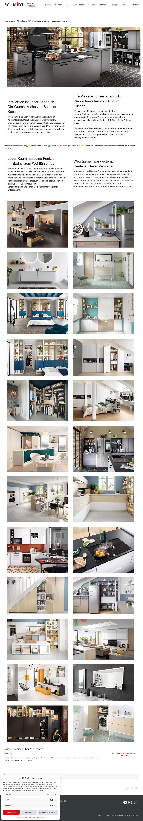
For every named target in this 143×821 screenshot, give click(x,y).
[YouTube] (125, 802)
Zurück (130, 788)
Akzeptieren (11, 812)
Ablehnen (28, 812)
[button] (56, 778)
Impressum (40, 817)
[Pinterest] (135, 802)
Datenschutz (32, 817)
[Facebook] (120, 802)
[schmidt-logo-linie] (14, 5)
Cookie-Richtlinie (22, 817)
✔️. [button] (10, 148)
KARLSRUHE (31, 4)
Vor (136, 788)
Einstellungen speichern (47, 812)
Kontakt (63, 801)
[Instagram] (130, 802)
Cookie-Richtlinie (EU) (123, 815)
